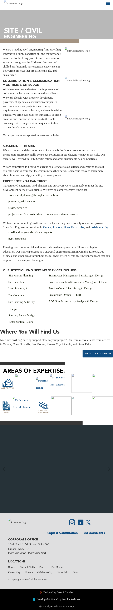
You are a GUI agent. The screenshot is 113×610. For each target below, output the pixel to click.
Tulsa (81, 227)
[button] (3, 469)
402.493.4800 (18, 553)
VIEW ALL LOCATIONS (97, 353)
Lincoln (57, 227)
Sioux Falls (70, 227)
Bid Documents (94, 533)
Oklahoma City (99, 227)
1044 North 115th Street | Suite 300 (28, 544)
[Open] (108, 4)
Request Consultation (62, 533)
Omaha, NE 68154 (19, 548)
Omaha (47, 227)
